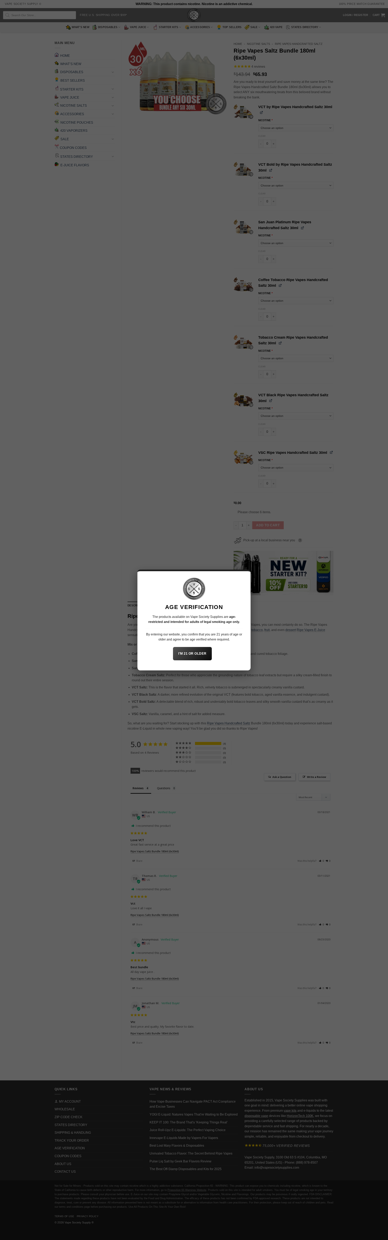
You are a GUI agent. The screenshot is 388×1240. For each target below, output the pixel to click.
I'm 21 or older (192, 653)
